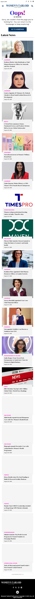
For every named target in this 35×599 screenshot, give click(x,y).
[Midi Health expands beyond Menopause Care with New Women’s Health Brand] (17, 410)
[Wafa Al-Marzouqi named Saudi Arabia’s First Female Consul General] (17, 558)
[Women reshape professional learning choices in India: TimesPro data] (17, 204)
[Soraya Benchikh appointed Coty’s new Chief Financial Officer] (17, 293)
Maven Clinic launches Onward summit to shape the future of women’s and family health (17, 243)
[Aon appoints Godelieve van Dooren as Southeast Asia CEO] (17, 321)
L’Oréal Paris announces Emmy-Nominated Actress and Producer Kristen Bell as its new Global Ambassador (16, 126)
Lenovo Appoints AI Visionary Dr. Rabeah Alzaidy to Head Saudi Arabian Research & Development (17, 95)
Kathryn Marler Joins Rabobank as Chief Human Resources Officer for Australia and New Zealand (17, 64)
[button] (17, 592)
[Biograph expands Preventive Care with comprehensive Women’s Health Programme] (17, 440)
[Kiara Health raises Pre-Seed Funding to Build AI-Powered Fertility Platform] (17, 469)
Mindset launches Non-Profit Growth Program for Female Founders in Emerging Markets (15, 536)
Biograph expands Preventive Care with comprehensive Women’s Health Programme (16, 448)
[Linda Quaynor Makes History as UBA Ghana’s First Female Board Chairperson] (17, 176)
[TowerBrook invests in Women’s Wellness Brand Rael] (17, 147)
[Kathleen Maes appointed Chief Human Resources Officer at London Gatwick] (17, 264)
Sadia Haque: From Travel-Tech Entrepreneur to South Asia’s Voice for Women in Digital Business (16, 360)
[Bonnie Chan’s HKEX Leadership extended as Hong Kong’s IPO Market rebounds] (17, 498)
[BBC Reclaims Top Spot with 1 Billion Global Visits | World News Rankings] (17, 381)
